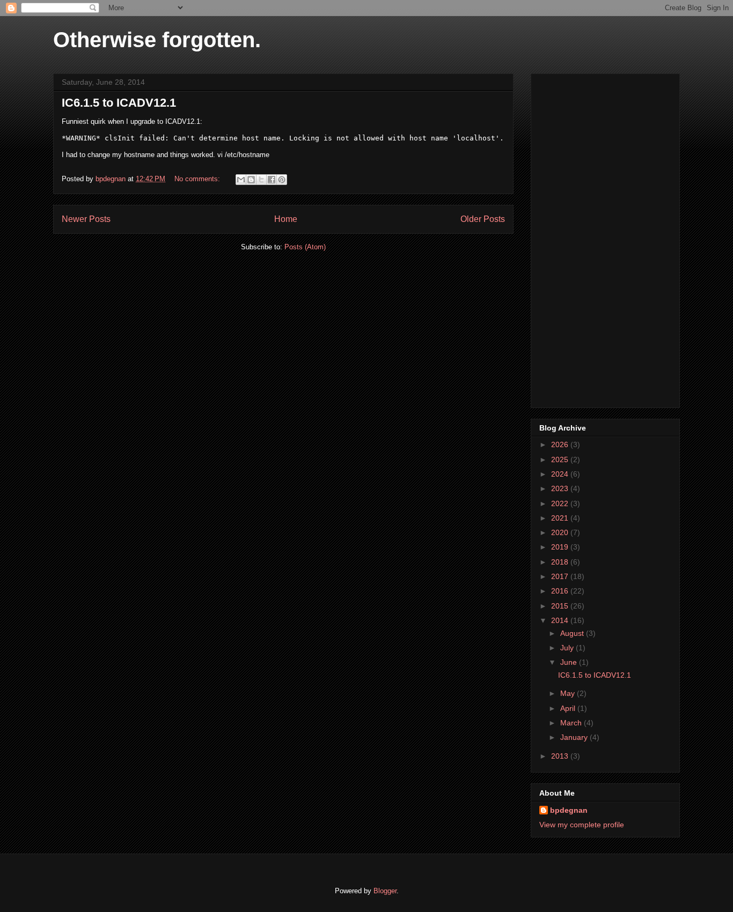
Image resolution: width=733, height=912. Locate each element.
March (572, 722)
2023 (560, 488)
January (575, 737)
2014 (560, 620)
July (568, 647)
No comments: (198, 179)
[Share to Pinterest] (281, 179)
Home (285, 219)
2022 (560, 503)
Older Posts (482, 219)
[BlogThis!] (251, 179)
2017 (560, 576)
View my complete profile (581, 824)
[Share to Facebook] (271, 179)
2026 (560, 444)
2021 (560, 518)
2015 (560, 606)
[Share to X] (261, 179)
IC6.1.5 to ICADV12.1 (119, 102)
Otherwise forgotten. (157, 39)
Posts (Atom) (305, 247)
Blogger (385, 891)
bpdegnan (569, 810)
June (569, 662)
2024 (560, 474)
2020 (560, 532)
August (573, 633)
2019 (560, 547)
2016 (560, 591)
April (568, 708)
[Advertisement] (605, 238)
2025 (560, 459)
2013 (560, 756)
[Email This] (241, 179)
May (568, 693)
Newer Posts (86, 219)
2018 (560, 562)
